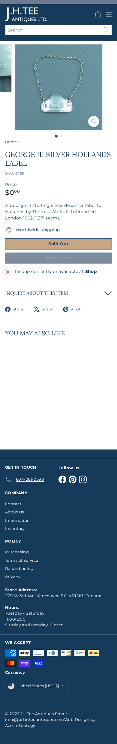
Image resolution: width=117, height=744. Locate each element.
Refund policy (19, 568)
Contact (13, 503)
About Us (14, 512)
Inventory (15, 528)
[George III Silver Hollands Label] (42, 389)
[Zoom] (93, 121)
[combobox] (58, 30)
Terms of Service (21, 560)
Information (17, 520)
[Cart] (98, 14)
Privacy (12, 576)
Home (11, 142)
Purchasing (17, 551)
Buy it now (58, 258)
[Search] (105, 30)
